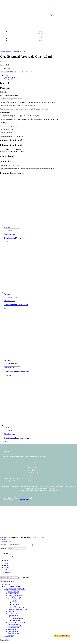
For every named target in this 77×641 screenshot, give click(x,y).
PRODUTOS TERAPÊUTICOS (14, 590)
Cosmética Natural (14, 599)
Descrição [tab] (5, 83)
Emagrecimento (13, 613)
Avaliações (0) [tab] (7, 156)
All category (8, 584)
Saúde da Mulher (13, 628)
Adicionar (7, 68)
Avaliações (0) (8, 79)
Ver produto (12, 230)
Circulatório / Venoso (14, 597)
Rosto (14, 606)
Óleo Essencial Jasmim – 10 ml (16, 438)
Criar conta (7, 541)
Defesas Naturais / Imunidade (17, 608)
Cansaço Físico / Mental (15, 595)
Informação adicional (10, 77)
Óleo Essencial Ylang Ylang (15, 238)
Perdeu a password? (6, 557)
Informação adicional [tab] (11, 140)
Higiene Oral (16, 604)
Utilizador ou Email (7, 544)
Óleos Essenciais (27, 72)
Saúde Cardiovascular (15, 626)
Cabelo (14, 601)
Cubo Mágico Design (22, 500)
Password (3, 548)
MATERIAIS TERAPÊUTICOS (14, 586)
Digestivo (11, 611)
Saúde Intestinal (13, 631)
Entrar (6, 553)
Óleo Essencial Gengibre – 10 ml (17, 371)
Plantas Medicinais (14, 624)
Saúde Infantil (12, 629)
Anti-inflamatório (13, 592)
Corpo (14, 602)
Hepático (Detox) (13, 615)
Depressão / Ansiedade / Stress (17, 610)
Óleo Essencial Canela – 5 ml (16, 305)
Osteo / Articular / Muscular (17, 622)
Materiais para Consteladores (17, 588)
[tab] (40, 75)
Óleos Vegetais (16, 620)
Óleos (10, 617)
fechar (8, 640)
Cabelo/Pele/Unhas (14, 593)
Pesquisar (25, 577)
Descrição (7, 75)
